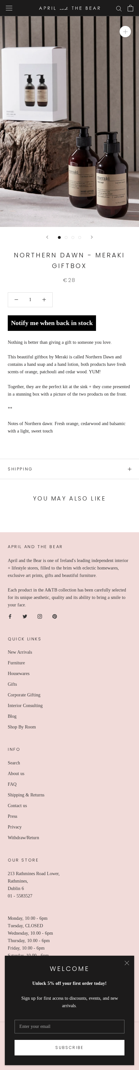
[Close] (126, 963)
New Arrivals (20, 652)
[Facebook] (10, 616)
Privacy (15, 827)
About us (16, 773)
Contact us (17, 805)
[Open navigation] (9, 8)
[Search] (119, 8)
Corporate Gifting (24, 695)
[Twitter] (25, 616)
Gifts (12, 684)
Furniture (16, 662)
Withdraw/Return (23, 837)
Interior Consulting (25, 705)
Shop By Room (22, 727)
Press (12, 816)
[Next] (92, 237)
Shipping (20, 469)
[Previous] (47, 237)
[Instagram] (39, 616)
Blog (12, 716)
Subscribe (69, 1047)
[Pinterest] (54, 616)
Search (14, 762)
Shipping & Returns (26, 795)
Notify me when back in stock (52, 322)
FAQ (12, 784)
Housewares (18, 673)
